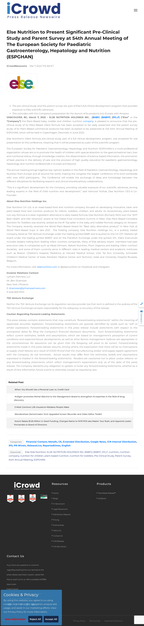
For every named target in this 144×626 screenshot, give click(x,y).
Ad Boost (102, 498)
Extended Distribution (76, 441)
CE (60, 441)
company (88, 121)
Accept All (51, 619)
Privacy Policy (79, 621)
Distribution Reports (62, 514)
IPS (11, 445)
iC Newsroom (59, 504)
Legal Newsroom (60, 509)
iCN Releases (58, 541)
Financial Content (36, 441)
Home (55, 493)
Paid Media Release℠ (107, 493)
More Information (15, 619)
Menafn (52, 441)
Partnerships (58, 525)
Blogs (55, 498)
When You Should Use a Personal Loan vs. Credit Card (42, 389)
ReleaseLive (34, 445)
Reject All (35, 619)
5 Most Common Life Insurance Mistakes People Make (42, 407)
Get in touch (13, 589)
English (66, 445)
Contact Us (58, 536)
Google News (98, 441)
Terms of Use (94, 621)
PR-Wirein (20, 445)
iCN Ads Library (59, 546)
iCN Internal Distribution (121, 441)
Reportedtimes (51, 445)
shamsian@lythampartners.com (27, 288)
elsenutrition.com (47, 267)
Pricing (56, 520)
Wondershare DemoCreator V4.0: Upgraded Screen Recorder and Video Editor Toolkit (58, 414)
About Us (57, 530)
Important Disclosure (113, 621)
